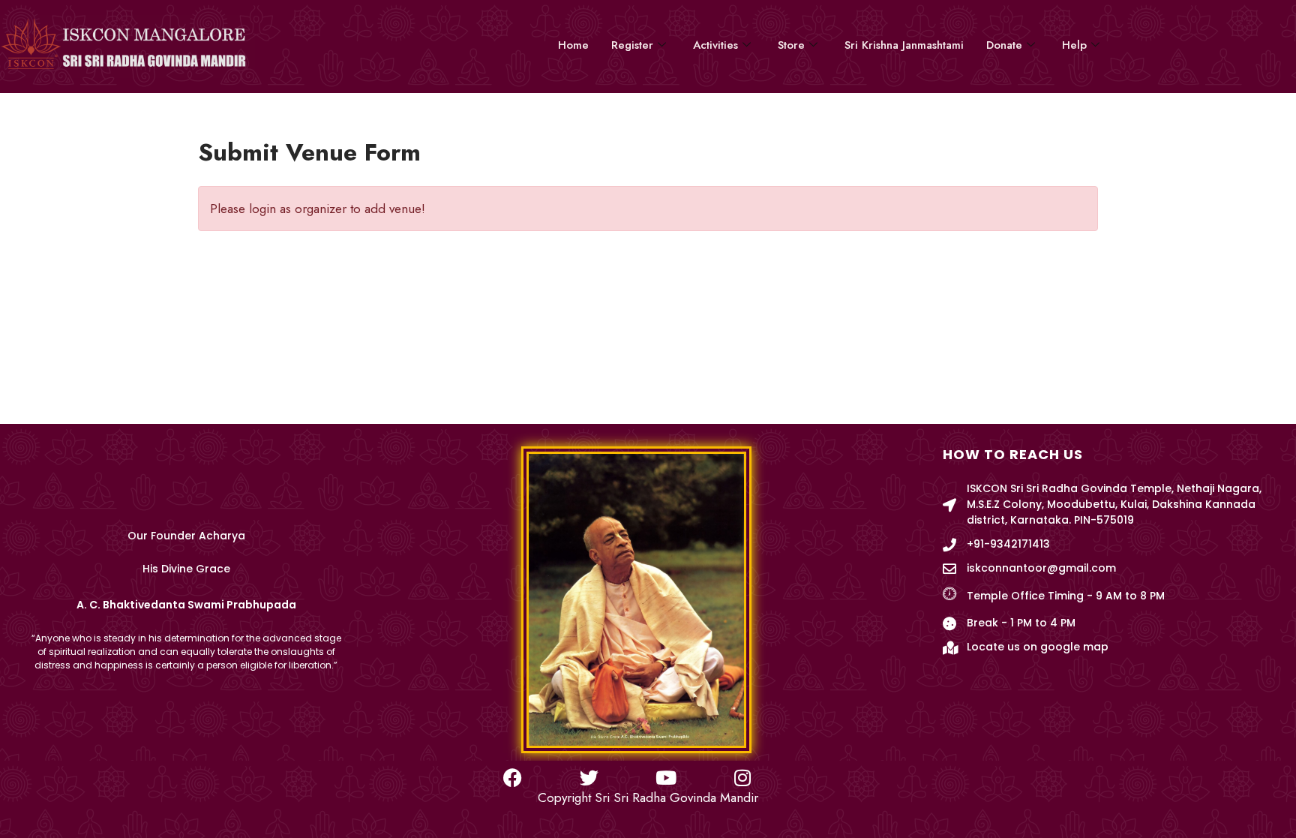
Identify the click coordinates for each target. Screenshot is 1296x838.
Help (1074, 45)
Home (573, 45)
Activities (715, 45)
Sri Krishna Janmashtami (904, 45)
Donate (1004, 45)
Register (632, 45)
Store (791, 45)
